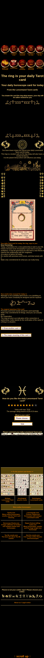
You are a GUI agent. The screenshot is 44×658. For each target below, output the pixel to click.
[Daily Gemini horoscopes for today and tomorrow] (10, 597)
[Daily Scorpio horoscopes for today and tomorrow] (27, 597)
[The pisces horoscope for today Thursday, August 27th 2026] (13, 49)
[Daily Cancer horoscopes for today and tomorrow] (13, 597)
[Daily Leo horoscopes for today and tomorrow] (17, 597)
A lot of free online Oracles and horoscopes (33, 536)
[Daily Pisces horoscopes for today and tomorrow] (40, 597)
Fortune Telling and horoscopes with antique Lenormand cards (33, 515)
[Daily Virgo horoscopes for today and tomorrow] (20, 597)
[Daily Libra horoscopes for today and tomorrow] (23, 597)
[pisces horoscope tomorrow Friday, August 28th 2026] (22, 49)
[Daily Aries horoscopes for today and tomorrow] (3, 597)
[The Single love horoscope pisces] (5, 67)
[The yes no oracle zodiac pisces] (13, 67)
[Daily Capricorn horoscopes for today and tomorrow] (34, 597)
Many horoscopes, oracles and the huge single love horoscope (33, 526)
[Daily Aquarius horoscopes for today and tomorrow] (37, 597)
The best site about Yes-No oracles (11, 536)
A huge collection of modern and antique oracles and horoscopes (11, 525)
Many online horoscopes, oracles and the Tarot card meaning (11, 515)
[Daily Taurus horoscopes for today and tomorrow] (6, 597)
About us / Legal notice (22, 602)
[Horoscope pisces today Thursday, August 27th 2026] (5, 52)
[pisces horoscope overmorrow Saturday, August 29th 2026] (31, 49)
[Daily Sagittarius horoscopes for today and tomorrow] (30, 597)
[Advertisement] (22, 23)
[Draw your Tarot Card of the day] (39, 52)
